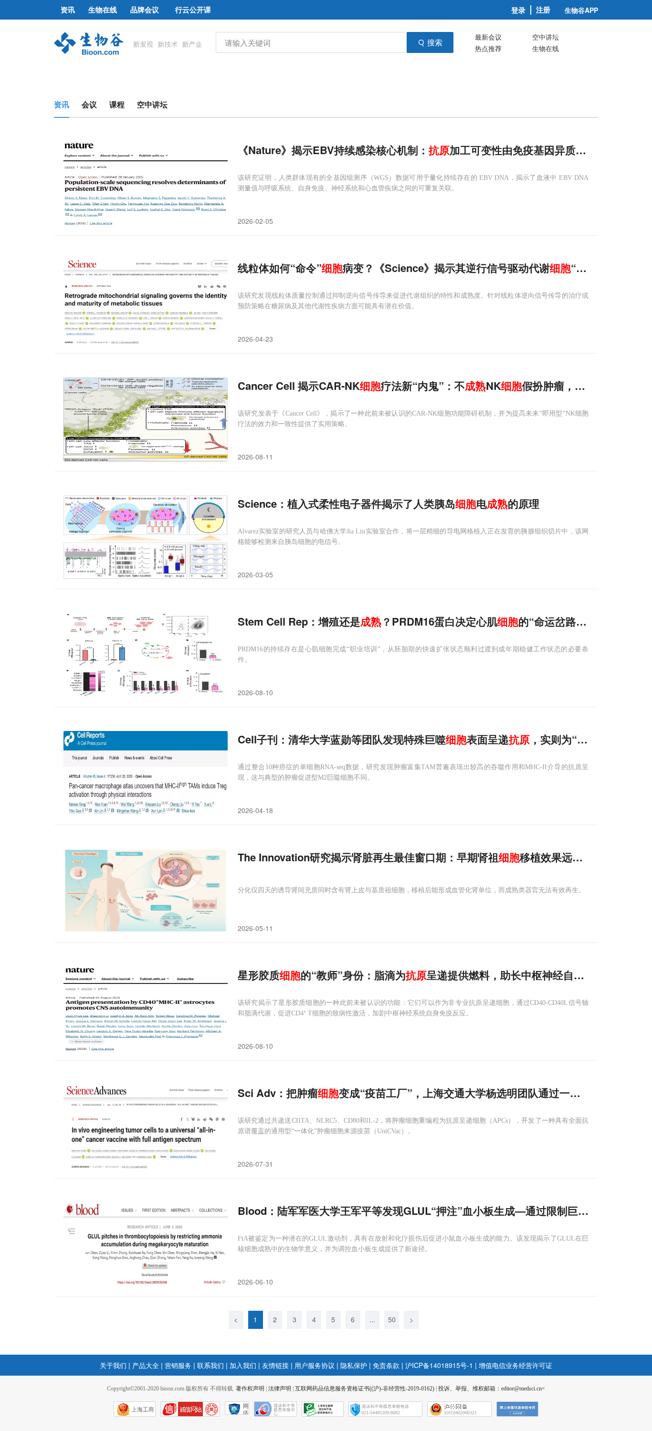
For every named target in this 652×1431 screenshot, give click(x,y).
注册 (543, 10)
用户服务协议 (314, 1365)
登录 (518, 10)
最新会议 (488, 37)
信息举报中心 (323, 1409)
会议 (89, 104)
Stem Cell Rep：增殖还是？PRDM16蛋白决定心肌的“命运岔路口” (413, 621)
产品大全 (145, 1365)
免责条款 (386, 1365)
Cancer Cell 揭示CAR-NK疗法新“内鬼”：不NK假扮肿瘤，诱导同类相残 (413, 385)
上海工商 (142, 1409)
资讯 (61, 104)
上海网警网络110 (190, 1409)
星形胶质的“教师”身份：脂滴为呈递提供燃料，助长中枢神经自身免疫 (413, 975)
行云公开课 (193, 9)
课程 (117, 104)
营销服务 (178, 1365)
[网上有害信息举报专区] (517, 1409)
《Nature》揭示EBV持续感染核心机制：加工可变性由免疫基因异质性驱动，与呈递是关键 (413, 150)
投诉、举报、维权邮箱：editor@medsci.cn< (491, 1388)
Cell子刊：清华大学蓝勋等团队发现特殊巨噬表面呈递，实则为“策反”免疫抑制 (413, 739)
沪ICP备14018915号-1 (439, 1365)
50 (392, 1319)
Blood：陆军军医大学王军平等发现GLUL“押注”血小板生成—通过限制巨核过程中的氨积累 (413, 1210)
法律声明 (279, 1388)
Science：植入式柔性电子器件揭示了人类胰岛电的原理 (388, 503)
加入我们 (243, 1365)
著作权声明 (250, 1388)
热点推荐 (488, 48)
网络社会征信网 (246, 1409)
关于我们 (113, 1365)
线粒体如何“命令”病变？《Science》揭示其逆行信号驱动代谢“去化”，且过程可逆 (413, 268)
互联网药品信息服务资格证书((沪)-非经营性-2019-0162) (364, 1388)
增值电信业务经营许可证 (515, 1365)
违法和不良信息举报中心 (275, 1409)
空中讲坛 (545, 37)
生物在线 (545, 48)
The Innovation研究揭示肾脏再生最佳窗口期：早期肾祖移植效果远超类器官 (413, 857)
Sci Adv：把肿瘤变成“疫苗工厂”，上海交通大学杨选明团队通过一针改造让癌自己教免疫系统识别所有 (413, 1093)
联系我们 (210, 1365)
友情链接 (275, 1365)
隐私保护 (353, 1365)
